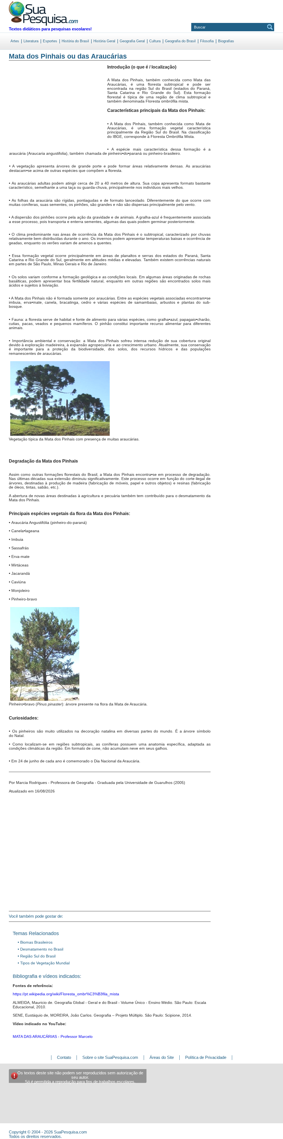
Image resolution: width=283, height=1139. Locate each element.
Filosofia (207, 41)
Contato (64, 1057)
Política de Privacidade (205, 1057)
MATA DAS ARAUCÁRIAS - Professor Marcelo (53, 1036)
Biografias (226, 41)
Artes (15, 41)
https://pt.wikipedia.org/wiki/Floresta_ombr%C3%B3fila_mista (66, 994)
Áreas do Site (162, 1057)
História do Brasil (75, 41)
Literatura (30, 41)
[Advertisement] (31, 110)
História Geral (104, 41)
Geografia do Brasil (180, 41)
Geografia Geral (132, 41)
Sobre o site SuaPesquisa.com (110, 1057)
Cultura (155, 41)
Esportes (50, 41)
